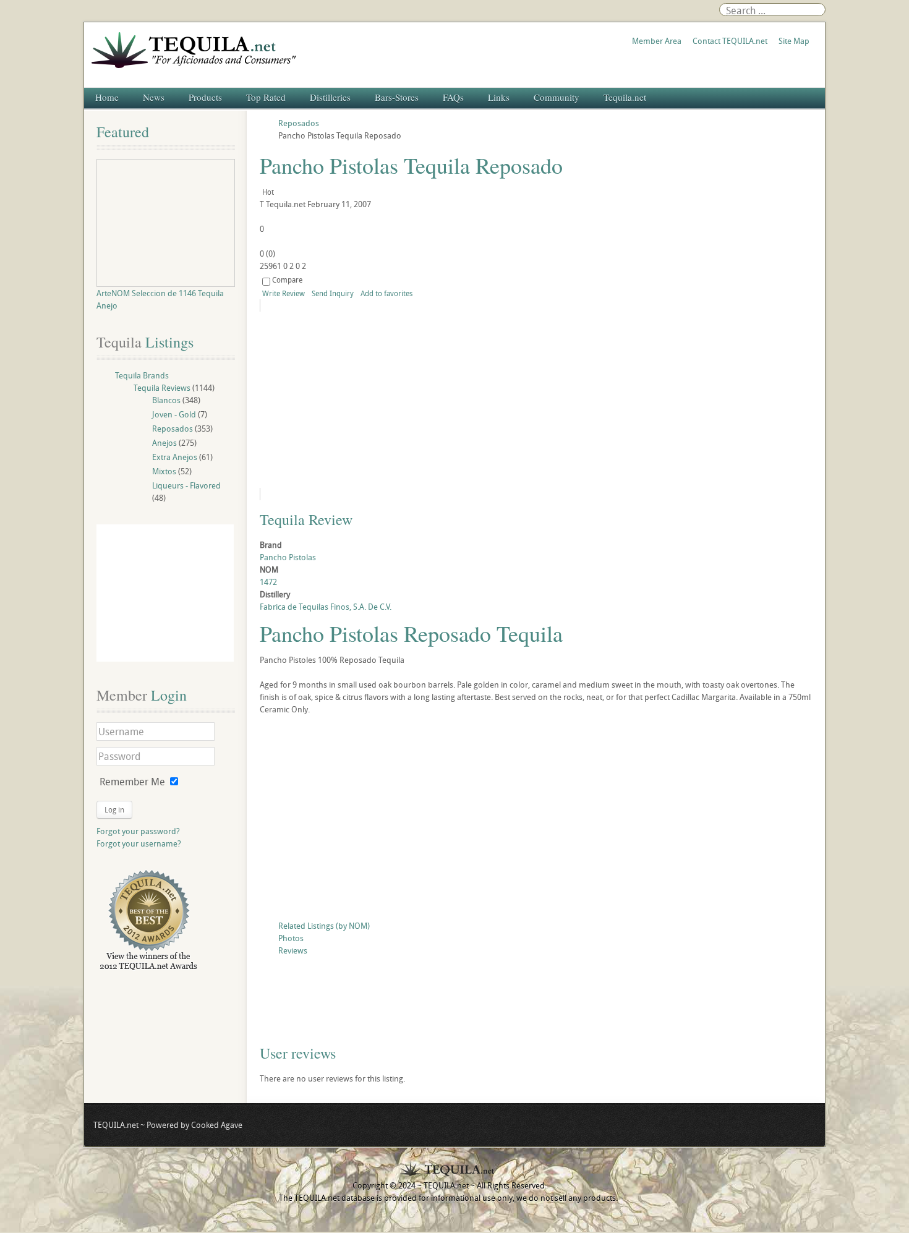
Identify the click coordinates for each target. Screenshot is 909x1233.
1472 (268, 581)
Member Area (656, 40)
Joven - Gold (174, 414)
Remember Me (132, 781)
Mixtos (164, 471)
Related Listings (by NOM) (324, 925)
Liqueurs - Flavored (186, 485)
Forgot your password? (138, 831)
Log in (114, 809)
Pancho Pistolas (288, 557)
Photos (291, 938)
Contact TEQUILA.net (730, 40)
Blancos (166, 400)
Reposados (172, 428)
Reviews (292, 950)
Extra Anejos (174, 457)
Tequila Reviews (162, 387)
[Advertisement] (536, 820)
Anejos (164, 442)
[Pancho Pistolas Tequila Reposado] (372, 399)
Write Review (283, 293)
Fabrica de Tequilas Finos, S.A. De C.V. (325, 606)
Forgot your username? (138, 843)
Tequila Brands (142, 375)
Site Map (794, 40)
